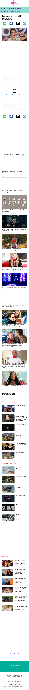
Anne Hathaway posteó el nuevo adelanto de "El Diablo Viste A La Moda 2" (21, 445)
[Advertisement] (14, 59)
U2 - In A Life (18, 514)
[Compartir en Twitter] (17, 23)
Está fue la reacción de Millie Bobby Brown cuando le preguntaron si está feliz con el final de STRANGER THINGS (21, 417)
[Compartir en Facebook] (11, 23)
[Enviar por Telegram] (24, 23)
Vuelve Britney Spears (20, 405)
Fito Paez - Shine (19, 504)
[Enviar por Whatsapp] (4, 23)
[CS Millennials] (14, 3)
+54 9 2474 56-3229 (15, 665)
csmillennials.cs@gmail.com (15, 668)
